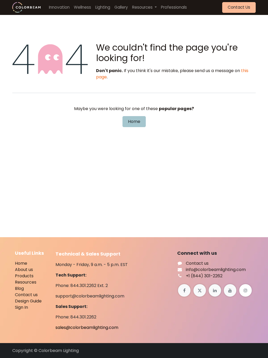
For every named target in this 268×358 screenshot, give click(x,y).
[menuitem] (59, 7)
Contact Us (239, 7)
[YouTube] (230, 290)
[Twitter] (199, 290)
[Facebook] (184, 290)
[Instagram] (245, 290)
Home (134, 121)
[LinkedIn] (215, 290)
